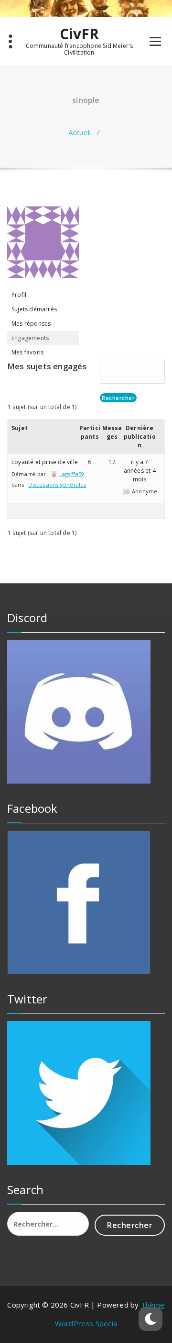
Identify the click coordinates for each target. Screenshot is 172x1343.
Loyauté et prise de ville (44, 462)
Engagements (30, 338)
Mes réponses (31, 323)
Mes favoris (27, 352)
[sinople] (43, 246)
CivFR (79, 34)
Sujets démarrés (34, 309)
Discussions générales (57, 484)
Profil (18, 295)
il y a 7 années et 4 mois (140, 470)
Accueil (79, 132)
